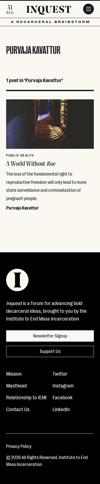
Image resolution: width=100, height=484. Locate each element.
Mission (14, 373)
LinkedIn (61, 409)
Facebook (63, 397)
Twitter (60, 373)
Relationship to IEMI (26, 397)
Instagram (63, 385)
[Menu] (88, 9)
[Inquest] (48, 11)
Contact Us (17, 409)
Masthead (16, 385)
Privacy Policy (19, 446)
